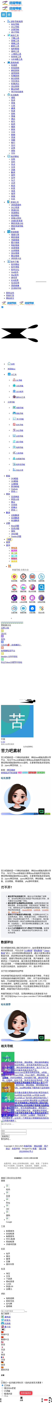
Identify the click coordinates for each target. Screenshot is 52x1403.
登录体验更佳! (26, 1393)
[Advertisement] (26, 684)
